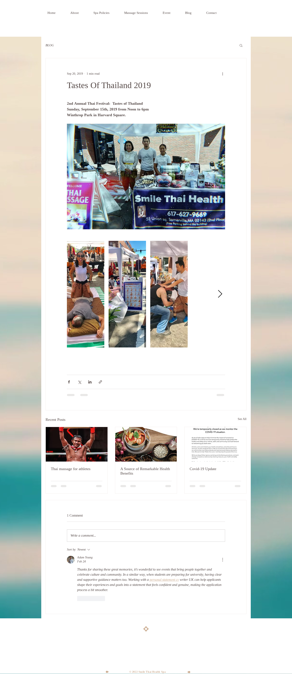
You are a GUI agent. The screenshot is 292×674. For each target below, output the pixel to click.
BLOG (50, 45)
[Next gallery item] (220, 294)
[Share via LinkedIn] (90, 382)
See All (242, 419)
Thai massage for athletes (70, 469)
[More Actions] (222, 559)
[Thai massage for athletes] (77, 444)
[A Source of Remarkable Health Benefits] (146, 444)
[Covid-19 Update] (215, 444)
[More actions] (222, 73)
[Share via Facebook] (69, 382)
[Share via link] (100, 382)
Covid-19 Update (203, 469)
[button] (241, 45)
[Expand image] (85, 294)
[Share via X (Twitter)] (79, 382)
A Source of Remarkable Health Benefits (145, 471)
